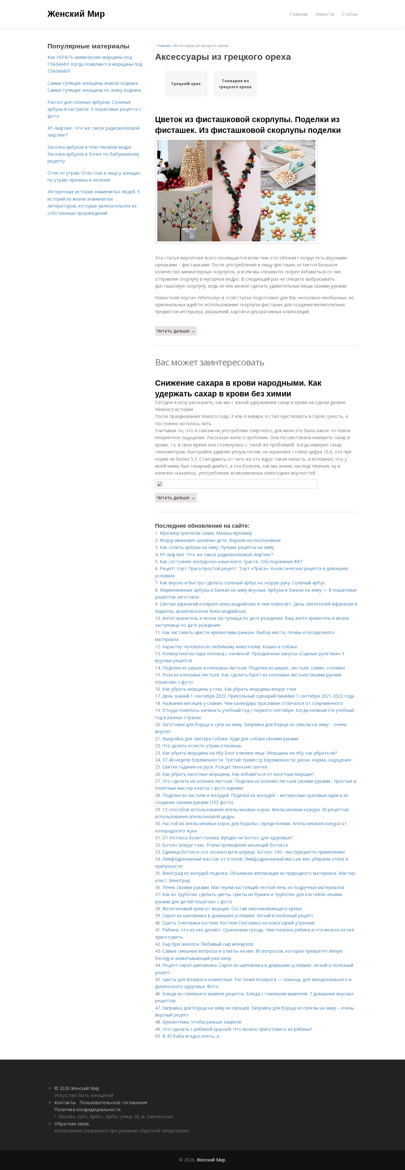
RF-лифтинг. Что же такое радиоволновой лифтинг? (216, 554)
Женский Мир (76, 13)
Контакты (65, 1102)
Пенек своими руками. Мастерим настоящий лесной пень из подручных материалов (253, 887)
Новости (324, 14)
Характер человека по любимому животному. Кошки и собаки (229, 647)
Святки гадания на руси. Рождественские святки (214, 767)
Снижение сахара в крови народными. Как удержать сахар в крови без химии (238, 388)
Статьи (350, 14)
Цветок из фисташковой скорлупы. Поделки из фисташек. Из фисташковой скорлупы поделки (248, 124)
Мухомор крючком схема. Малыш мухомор (206, 533)
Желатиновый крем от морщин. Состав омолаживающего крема (232, 909)
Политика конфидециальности (87, 1109)
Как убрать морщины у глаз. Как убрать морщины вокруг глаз (229, 689)
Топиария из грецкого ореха (235, 84)
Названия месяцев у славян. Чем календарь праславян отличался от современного (252, 703)
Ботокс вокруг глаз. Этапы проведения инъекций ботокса (225, 845)
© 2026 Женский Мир (76, 1088)
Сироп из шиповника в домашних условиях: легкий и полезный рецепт (237, 915)
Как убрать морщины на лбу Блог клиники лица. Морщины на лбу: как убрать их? (249, 753)
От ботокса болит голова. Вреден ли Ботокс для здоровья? (227, 838)
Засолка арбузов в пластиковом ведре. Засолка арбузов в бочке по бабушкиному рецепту (93, 154)
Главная (299, 14)
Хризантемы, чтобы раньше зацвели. (202, 1022)
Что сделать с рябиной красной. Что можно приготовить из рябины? (237, 1029)
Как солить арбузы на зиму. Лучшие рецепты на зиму (217, 547)
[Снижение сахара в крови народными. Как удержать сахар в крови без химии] (256, 484)
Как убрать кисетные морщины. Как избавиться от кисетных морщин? (238, 774)
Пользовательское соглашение (113, 1102)
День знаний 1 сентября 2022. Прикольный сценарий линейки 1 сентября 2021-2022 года (258, 696)
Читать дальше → (176, 331)
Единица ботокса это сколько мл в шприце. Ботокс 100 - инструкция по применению (253, 852)
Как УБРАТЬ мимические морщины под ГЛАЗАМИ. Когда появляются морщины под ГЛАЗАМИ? (94, 64)
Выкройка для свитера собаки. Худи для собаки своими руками (230, 739)
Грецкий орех (186, 83)
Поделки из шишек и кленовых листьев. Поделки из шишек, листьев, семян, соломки (253, 668)
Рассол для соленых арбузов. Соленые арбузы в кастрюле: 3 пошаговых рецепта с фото (94, 109)
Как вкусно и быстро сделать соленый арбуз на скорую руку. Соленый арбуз (242, 583)
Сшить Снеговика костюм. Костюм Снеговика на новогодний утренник (238, 923)
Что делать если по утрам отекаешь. (202, 746)
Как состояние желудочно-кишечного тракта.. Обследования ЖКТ (231, 561)
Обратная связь (71, 1124)
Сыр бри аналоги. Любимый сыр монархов (207, 944)
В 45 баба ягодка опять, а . (191, 1036)
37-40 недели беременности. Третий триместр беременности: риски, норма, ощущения (256, 760)
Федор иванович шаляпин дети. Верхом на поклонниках (220, 540)
